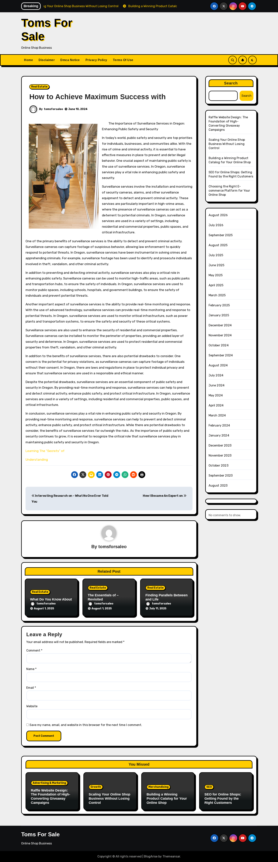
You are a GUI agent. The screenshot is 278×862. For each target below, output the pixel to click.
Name (31, 669)
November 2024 (220, 335)
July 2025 (216, 255)
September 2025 (221, 235)
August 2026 (218, 215)
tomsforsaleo (53, 109)
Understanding (37, 459)
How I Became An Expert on (163, 496)
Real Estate (39, 86)
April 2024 (216, 405)
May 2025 (216, 275)
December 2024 (220, 325)
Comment (34, 650)
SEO (209, 786)
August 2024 (218, 365)
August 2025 (218, 245)
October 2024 (219, 345)
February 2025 (219, 305)
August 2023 (218, 485)
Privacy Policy (96, 60)
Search (231, 83)
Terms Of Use (123, 60)
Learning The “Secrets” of (45, 451)
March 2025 (217, 295)
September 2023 (221, 475)
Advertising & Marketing (49, 783)
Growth (96, 786)
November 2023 (220, 455)
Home (28, 60)
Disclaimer (47, 60)
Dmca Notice (70, 60)
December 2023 (220, 445)
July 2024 (216, 375)
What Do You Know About (51, 599)
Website (31, 706)
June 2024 (217, 385)
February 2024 (219, 425)
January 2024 (219, 435)
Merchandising (158, 786)
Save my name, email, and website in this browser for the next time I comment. (86, 725)
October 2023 (218, 465)
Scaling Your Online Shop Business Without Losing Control (227, 144)
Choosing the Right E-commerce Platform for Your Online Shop (229, 191)
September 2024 (221, 355)
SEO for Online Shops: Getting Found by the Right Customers (222, 798)
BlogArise (151, 856)
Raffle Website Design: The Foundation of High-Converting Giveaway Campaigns (50, 796)
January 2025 (219, 315)
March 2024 (217, 415)
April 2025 (216, 285)
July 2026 (216, 225)
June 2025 (216, 265)
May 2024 (216, 395)
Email (31, 687)
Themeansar (171, 856)
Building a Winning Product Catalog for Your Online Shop (167, 798)
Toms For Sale (40, 834)
